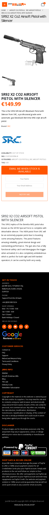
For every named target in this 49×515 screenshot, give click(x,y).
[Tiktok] (26, 327)
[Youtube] (15, 327)
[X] (10, 327)
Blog (3, 379)
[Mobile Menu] (4, 4)
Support (5, 355)
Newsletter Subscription (11, 387)
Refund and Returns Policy (11, 358)
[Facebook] (4, 327)
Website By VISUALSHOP (24, 505)
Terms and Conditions (10, 361)
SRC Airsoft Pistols (38, 159)
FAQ (3, 353)
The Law (5, 382)
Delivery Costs (7, 385)
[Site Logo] (17, 4)
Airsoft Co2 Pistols (20, 159)
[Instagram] (21, 327)
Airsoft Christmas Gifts (10, 376)
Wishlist (5, 373)
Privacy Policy (7, 364)
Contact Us (6, 350)
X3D (7, 162)
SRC (8, 126)
